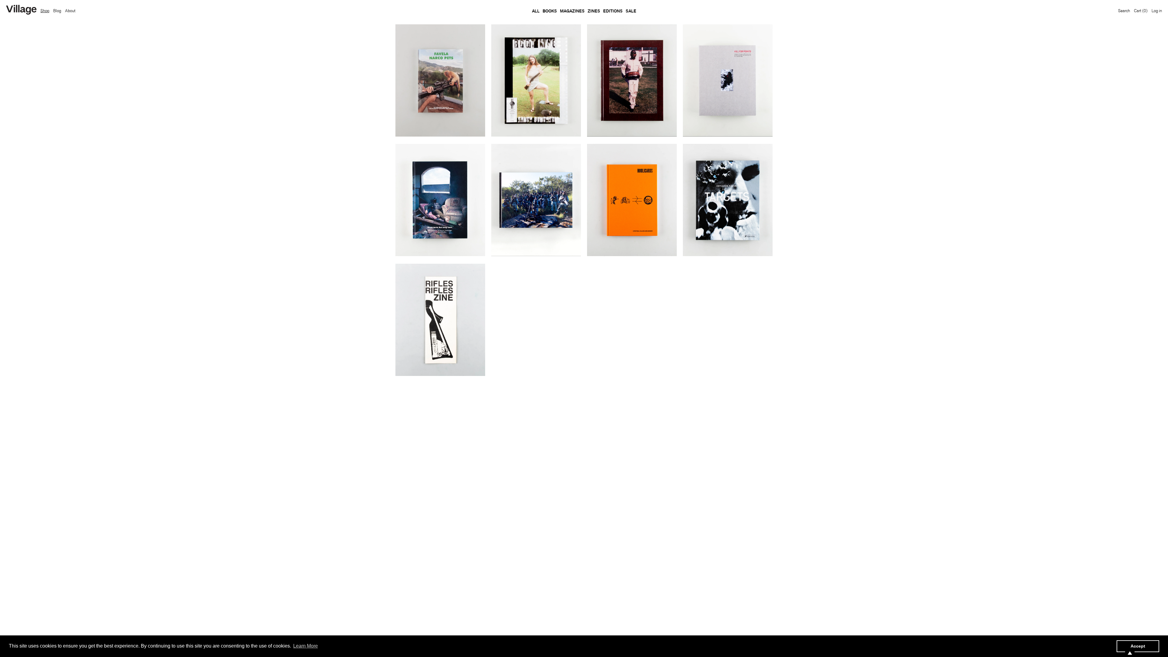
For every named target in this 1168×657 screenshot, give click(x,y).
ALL (536, 11)
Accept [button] (1138, 646)
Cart (1141, 10)
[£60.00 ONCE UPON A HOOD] (632, 80)
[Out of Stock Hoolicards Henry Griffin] (632, 200)
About (70, 10)
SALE (631, 11)
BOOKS (550, 11)
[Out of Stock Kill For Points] (728, 80)
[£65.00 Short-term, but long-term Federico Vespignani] (440, 200)
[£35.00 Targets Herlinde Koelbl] (728, 200)
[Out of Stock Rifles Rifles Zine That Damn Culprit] (440, 320)
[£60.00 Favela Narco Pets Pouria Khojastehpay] (440, 80)
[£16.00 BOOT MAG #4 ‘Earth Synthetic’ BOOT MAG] (536, 80)
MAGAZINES (572, 11)
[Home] (21, 10)
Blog (57, 10)
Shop (44, 10)
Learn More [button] (305, 645)
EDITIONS (613, 11)
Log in (1157, 10)
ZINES (594, 11)
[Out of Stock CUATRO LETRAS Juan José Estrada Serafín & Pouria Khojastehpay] (536, 200)
